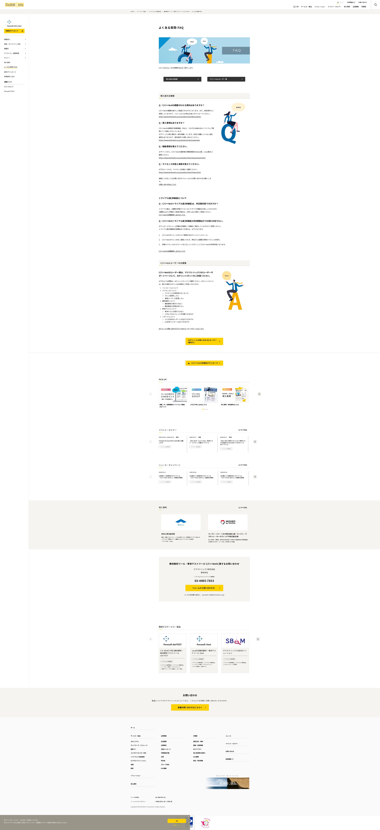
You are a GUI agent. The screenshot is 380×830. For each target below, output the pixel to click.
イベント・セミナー (232, 744)
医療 (132, 749)
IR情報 (195, 736)
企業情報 (164, 736)
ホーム (133, 728)
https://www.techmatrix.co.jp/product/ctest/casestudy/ (179, 140)
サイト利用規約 (135, 797)
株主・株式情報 (198, 761)
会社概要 (164, 741)
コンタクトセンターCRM (138, 753)
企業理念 (164, 745)
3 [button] (206, 409)
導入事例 (133, 784)
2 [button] (204, 409)
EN (342, 2)
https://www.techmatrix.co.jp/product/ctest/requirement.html (182, 158)
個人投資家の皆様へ (199, 753)
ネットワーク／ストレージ (139, 745)
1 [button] (202, 409)
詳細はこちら (176, 825)
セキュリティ (135, 741)
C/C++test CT (8, 87)
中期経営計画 (165, 753)
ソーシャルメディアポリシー (138, 801)
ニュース (228, 736)
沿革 (162, 757)
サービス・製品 (141, 11)
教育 (132, 768)
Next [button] (259, 394)
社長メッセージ (166, 749)
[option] (173, 397)
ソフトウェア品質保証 (155, 11)
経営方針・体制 (198, 741)
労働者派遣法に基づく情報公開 (163, 801)
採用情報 (350, 2)
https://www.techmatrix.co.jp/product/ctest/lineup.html (180, 172)
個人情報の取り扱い (160, 797)
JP (338, 2)
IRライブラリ (197, 749)
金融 (132, 764)
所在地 (163, 761)
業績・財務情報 (198, 745)
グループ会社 (165, 764)
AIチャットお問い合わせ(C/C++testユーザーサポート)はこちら (181, 328)
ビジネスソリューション (138, 761)
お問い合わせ (230, 751)
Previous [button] (150, 394)
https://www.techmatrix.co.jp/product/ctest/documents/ (180, 116)
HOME (132, 11)
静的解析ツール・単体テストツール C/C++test (176, 11)
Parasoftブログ (9, 91)
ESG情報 (163, 768)
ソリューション (135, 776)
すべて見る (243, 430)
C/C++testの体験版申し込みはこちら (172, 215)
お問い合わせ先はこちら (167, 184)
